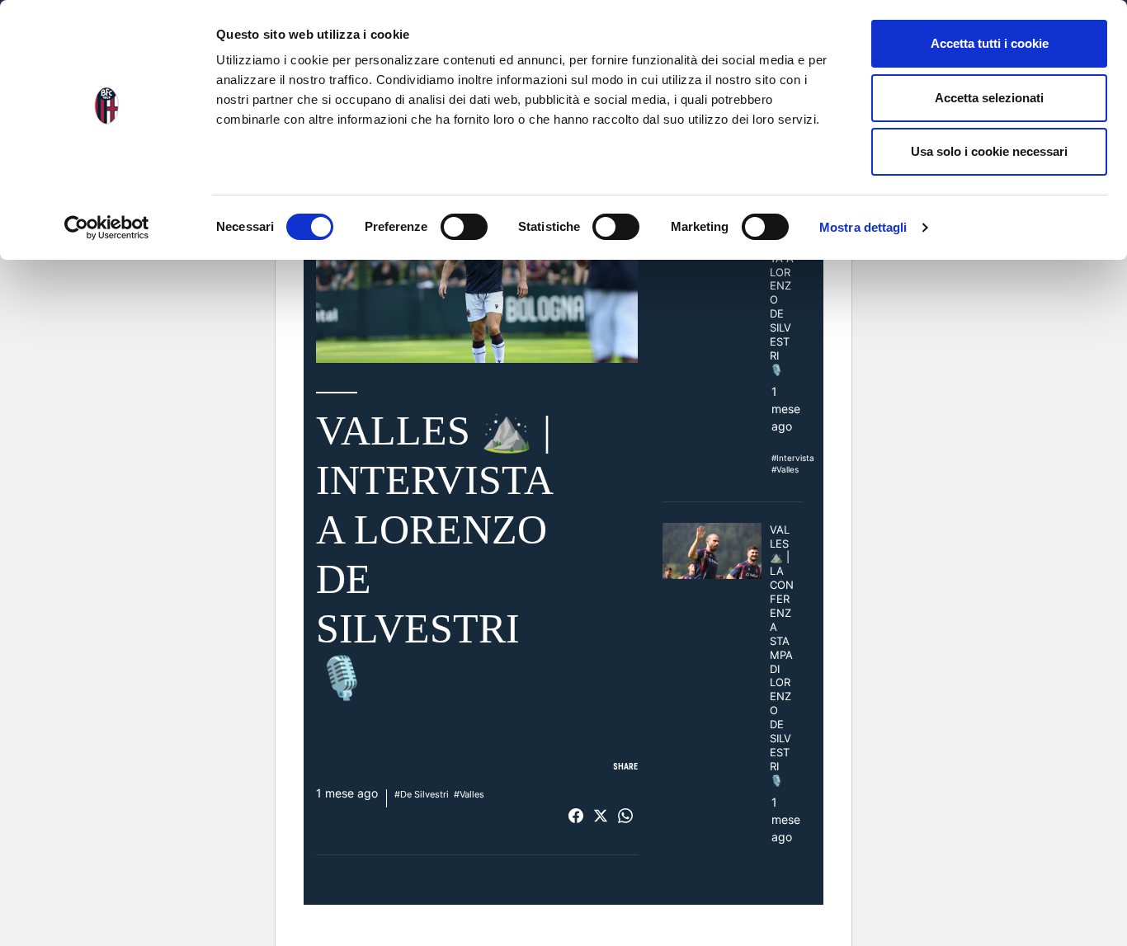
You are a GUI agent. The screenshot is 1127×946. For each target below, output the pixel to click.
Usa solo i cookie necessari (989, 151)
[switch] (464, 227)
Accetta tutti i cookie (990, 43)
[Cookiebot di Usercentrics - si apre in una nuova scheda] (107, 227)
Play (477, 272)
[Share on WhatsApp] (625, 815)
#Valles (469, 794)
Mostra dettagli (863, 227)
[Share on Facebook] (576, 815)
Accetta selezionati (989, 98)
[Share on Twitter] (600, 815)
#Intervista (792, 458)
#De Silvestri (421, 794)
